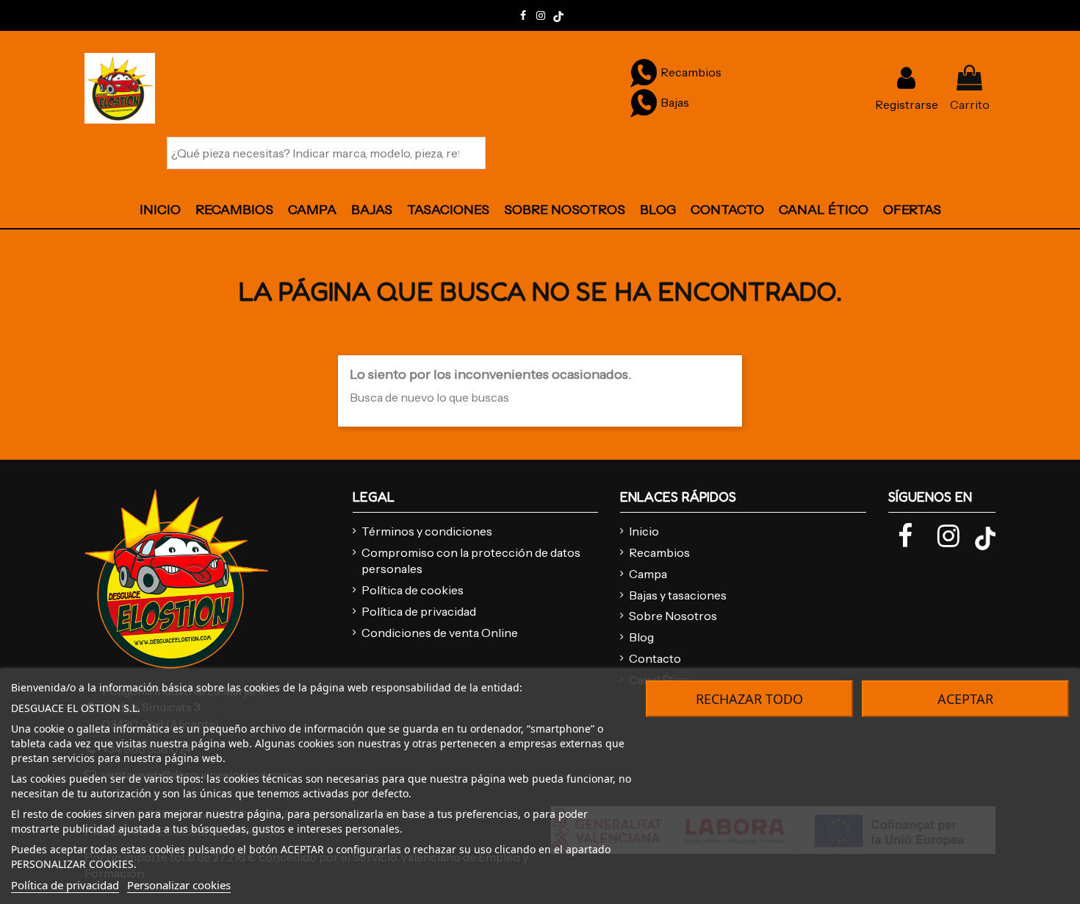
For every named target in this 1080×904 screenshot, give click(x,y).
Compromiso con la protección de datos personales (470, 560)
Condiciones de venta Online (439, 632)
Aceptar (965, 699)
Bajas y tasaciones (678, 595)
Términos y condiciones (426, 531)
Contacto (655, 658)
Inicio (644, 531)
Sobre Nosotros (673, 615)
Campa (648, 573)
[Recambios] (643, 72)
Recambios (659, 552)
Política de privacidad (418, 611)
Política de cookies (412, 590)
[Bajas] (643, 102)
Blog (641, 637)
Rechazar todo (749, 699)
